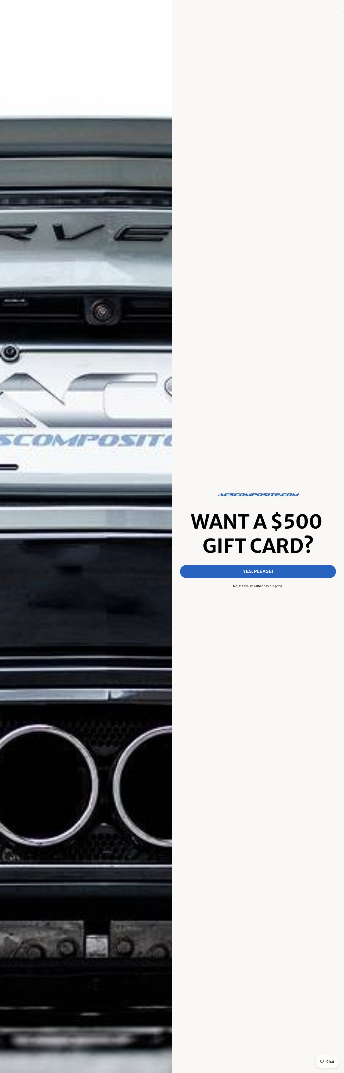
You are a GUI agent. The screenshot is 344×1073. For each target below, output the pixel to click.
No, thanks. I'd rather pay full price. (258, 586)
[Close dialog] (337, 7)
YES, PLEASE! (258, 571)
